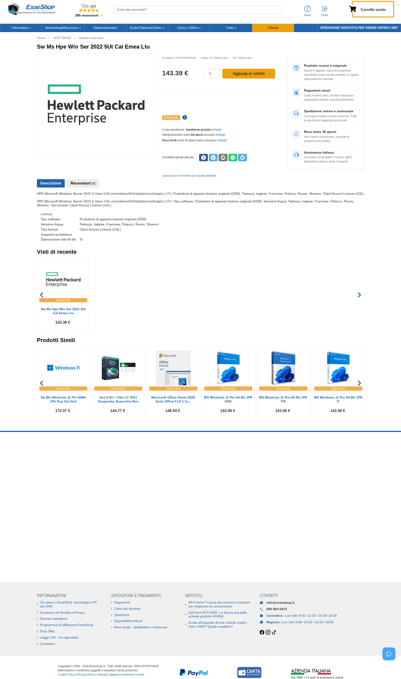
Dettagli (216, 129)
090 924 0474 (276, 609)
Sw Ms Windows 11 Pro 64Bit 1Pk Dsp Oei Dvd (63, 399)
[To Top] (390, 668)
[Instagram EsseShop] (268, 632)
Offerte (273, 28)
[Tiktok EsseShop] (274, 632)
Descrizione (50, 183)
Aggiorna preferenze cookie (126, 674)
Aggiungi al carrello (249, 74)
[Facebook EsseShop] (262, 632)
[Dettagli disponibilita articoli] (184, 117)
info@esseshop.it (280, 602)
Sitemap (102, 674)
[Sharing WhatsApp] (232, 157)
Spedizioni (121, 615)
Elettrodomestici (105, 28)
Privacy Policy (86, 674)
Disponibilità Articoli (128, 621)
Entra (324, 15)
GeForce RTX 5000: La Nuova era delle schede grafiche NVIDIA (217, 614)
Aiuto (307, 15)
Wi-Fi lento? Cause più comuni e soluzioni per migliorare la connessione (219, 604)
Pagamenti (122, 602)
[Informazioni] (307, 9)
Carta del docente (127, 608)
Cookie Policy (66, 674)
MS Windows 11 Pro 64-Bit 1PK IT (338, 399)
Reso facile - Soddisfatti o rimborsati (140, 627)
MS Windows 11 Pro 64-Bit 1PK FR (283, 399)
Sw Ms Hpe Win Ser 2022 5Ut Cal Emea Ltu (63, 311)
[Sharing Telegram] (242, 157)
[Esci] (325, 9)
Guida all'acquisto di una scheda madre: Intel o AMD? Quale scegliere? (217, 624)
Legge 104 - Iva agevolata (59, 637)
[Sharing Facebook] (203, 157)
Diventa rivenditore (54, 618)
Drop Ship (47, 631)
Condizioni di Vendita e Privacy (62, 612)
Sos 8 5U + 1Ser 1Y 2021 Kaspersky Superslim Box (118, 399)
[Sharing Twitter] (213, 157)
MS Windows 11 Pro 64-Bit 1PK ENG (228, 399)
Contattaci (47, 644)
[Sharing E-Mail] (223, 157)
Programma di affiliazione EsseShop (66, 625)
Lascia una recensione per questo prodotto (189, 175)
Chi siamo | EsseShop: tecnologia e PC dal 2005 (68, 604)
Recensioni (83, 183)
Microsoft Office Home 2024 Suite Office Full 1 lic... (173, 399)
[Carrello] (352, 9)
